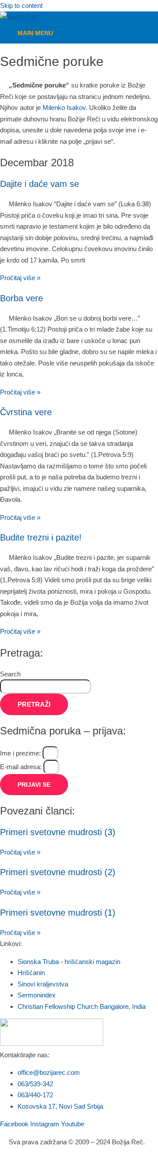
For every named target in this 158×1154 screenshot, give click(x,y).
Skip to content (21, 5)
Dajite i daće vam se (39, 184)
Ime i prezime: (21, 753)
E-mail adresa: (21, 767)
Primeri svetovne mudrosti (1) (57, 912)
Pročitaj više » (20, 277)
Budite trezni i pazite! (41, 537)
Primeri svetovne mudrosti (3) (57, 832)
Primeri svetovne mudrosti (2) (57, 872)
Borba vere (21, 298)
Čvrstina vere (26, 412)
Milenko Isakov (64, 107)
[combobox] (45, 686)
